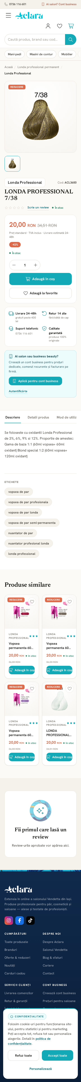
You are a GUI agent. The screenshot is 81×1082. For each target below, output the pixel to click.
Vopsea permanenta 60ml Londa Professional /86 (22, 732)
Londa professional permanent (38, 67)
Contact (48, 973)
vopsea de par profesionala (28, 502)
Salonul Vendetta (55, 950)
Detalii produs (38, 417)
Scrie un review (38, 207)
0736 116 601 (17, 4)
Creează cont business (59, 993)
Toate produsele (16, 942)
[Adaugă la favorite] (32, 601)
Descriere (12, 417)
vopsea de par (18, 492)
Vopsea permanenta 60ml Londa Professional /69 (59, 645)
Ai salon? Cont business (61, 4)
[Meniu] (8, 15)
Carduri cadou (14, 973)
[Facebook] (19, 920)
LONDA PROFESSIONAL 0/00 (57, 732)
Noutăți (9, 965)
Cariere (48, 965)
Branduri (10, 950)
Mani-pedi (14, 54)
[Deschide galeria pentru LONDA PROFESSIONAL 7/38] (40, 117)
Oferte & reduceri (17, 958)
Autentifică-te (18, 391)
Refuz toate (23, 1055)
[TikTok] (30, 920)
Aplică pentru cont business (38, 381)
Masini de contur (41, 54)
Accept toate (57, 1055)
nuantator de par (20, 533)
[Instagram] (8, 920)
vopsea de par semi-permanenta (32, 523)
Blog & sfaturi (52, 958)
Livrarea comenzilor (18, 993)
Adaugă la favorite (44, 293)
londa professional (21, 554)
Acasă (8, 67)
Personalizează (40, 1069)
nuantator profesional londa (28, 543)
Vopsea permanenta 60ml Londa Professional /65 (22, 645)
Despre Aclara (53, 942)
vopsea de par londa (23, 512)
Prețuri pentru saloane (59, 1001)
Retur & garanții (15, 1001)
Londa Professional (19, 636)
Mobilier (67, 54)
